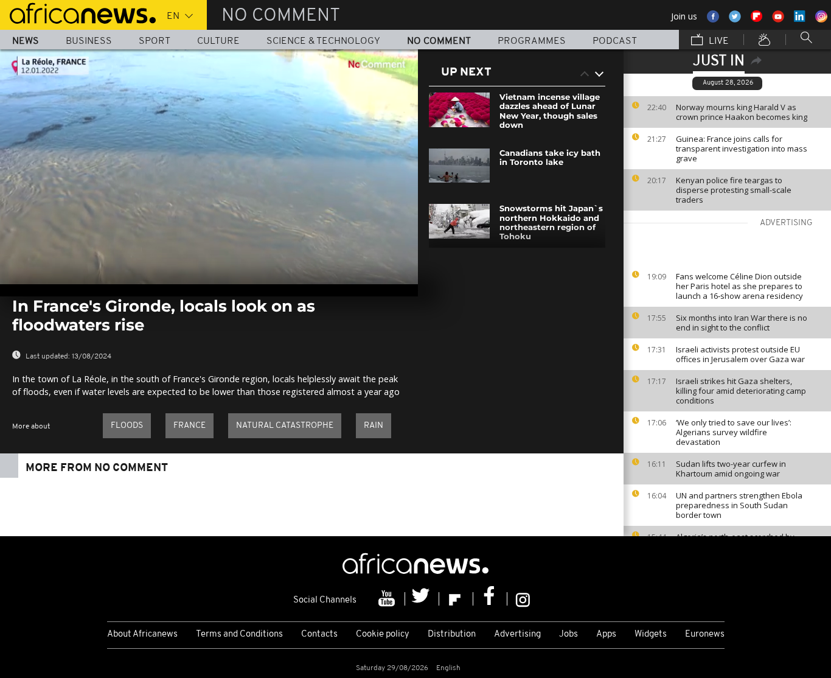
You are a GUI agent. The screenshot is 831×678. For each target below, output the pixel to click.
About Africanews (142, 634)
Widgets (651, 634)
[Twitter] (422, 599)
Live (717, 41)
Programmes (532, 41)
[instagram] (522, 599)
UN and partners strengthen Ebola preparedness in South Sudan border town (739, 505)
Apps (606, 634)
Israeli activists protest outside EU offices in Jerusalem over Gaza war (740, 354)
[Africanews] (78, 12)
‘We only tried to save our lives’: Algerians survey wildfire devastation (733, 432)
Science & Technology (323, 41)
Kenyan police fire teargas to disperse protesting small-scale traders (733, 189)
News (25, 41)
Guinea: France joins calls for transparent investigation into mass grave (741, 148)
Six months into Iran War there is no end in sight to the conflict (741, 322)
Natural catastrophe (284, 425)
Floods (127, 425)
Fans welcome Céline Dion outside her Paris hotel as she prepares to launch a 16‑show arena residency (739, 286)
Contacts (319, 634)
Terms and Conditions (239, 634)
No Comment (439, 41)
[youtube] (388, 599)
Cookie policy (382, 634)
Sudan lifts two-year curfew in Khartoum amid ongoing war (731, 468)
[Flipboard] (456, 599)
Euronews (705, 634)
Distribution (452, 634)
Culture (218, 41)
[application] (209, 166)
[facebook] (490, 599)
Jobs (568, 634)
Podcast (615, 41)
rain (373, 425)
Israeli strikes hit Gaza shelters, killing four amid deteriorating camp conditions (741, 390)
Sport (154, 41)
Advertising (517, 634)
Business (89, 41)
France (189, 425)
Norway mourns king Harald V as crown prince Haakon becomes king (741, 112)
